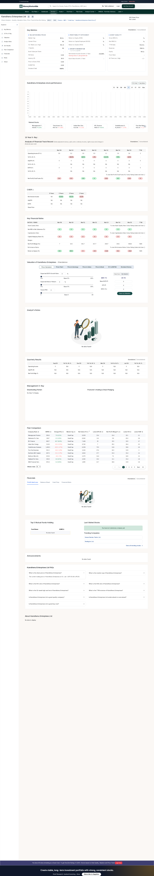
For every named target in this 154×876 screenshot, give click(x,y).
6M (125, 87)
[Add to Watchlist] (28, 16)
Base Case (117, 274)
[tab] (46, 267)
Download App (25, 1)
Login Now (119, 863)
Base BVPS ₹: (104, 281)
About (27, 11)
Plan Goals (79, 11)
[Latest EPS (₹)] (102, 432)
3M (121, 87)
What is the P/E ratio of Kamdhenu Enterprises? (44, 584)
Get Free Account (128, 6)
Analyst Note (8, 41)
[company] (38, 432)
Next (138, 467)
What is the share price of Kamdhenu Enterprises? (45, 573)
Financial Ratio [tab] (66, 482)
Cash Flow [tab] (55, 482)
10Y (139, 87)
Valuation (6, 37)
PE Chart (134, 83)
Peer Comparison (9, 49)
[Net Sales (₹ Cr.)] (89, 431)
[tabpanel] (86, 499)
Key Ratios (142, 83)
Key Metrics (7, 29)
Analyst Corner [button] (89, 11)
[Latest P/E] (130, 432)
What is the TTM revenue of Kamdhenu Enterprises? (106, 590)
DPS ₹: (104, 285)
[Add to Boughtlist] (32, 16)
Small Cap (71, 20)
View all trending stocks (133, 545)
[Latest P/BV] (142, 432)
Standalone (132, 30)
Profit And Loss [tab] (32, 482)
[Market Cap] (74, 432)
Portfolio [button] (69, 11)
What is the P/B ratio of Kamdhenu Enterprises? (104, 584)
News (5, 57)
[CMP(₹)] (50, 432)
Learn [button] (119, 11)
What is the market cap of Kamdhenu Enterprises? (105, 573)
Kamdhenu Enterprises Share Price (85, 20)
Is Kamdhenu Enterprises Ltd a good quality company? (46, 597)
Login (118, 6)
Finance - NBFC (62, 20)
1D (114, 87)
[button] (107, 11)
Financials (7, 53)
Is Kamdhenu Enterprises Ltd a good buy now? (44, 604)
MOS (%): (104, 289)
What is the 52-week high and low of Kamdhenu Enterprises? (48, 590)
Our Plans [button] (34, 11)
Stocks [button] (53, 11)
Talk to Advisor (109, 6)
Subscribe (132, 1)
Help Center (124, 1)
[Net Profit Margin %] (119, 432)
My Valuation (125, 274)
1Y (128, 87)
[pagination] (143, 467)
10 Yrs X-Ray (8, 33)
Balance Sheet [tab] (45, 482)
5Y (135, 87)
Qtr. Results (7, 45)
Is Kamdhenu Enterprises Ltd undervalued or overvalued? (107, 597)
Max (143, 87)
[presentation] (145, 126)
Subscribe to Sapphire (91, 874)
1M (117, 87)
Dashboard (44, 11)
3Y (132, 87)
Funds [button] (61, 11)
